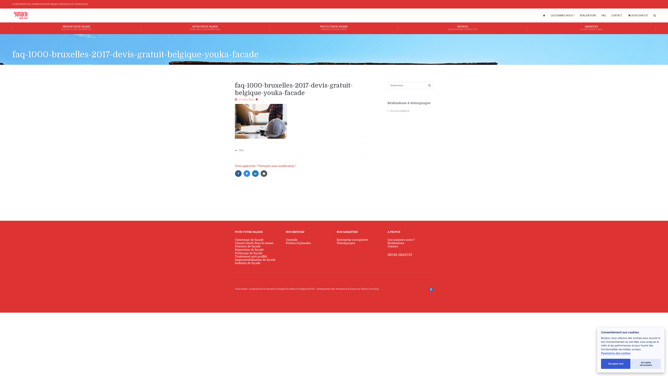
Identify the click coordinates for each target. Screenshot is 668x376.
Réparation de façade (249, 249)
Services (462, 28)
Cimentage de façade (249, 239)
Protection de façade (334, 28)
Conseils (291, 239)
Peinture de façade (248, 246)
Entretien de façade (205, 28)
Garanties (591, 28)
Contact (616, 15)
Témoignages (346, 243)
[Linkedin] (256, 173)
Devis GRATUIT (639, 15)
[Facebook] (239, 173)
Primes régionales (298, 243)
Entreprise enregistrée (352, 239)
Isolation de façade (247, 263)
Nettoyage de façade (249, 253)
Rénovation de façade (77, 28)
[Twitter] (247, 173)
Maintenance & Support (346, 289)
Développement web (326, 289)
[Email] (264, 173)
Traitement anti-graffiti (251, 256)
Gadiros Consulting (370, 289)
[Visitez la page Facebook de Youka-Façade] (431, 290)
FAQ (604, 15)
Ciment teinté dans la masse (254, 243)
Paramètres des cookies (616, 353)
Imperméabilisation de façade (255, 259)
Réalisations (588, 15)
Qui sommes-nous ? (563, 15)
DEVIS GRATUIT (400, 255)
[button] (4, 371)
